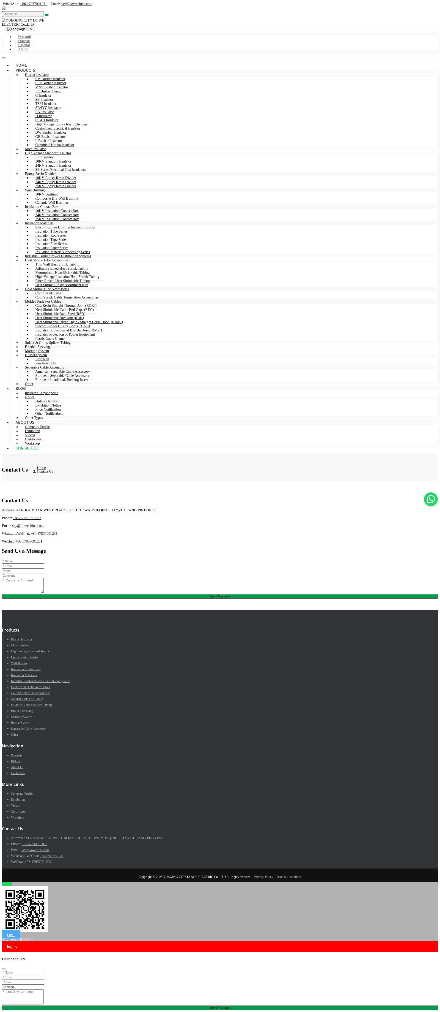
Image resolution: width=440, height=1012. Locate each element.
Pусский (24, 37)
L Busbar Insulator (48, 141)
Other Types (34, 418)
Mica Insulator (35, 149)
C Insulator (43, 95)
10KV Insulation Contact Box (57, 211)
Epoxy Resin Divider (40, 174)
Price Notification (48, 409)
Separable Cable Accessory (44, 367)
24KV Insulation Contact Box (57, 215)
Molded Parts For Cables (43, 301)
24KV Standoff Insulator (53, 165)
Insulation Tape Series (51, 239)
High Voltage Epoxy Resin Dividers (61, 124)
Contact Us (27, 447)
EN (29, 29)
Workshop (32, 443)
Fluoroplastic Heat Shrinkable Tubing (62, 272)
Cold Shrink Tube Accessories (47, 289)
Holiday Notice (46, 401)
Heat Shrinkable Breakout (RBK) (59, 318)
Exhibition (32, 431)
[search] (47, 15)
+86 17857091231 (33, 4)
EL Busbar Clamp (48, 91)
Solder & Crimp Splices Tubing (48, 343)
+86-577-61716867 (27, 518)
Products (25, 70)
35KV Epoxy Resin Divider (55, 186)
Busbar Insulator (37, 75)
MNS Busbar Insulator (51, 87)
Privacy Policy (263, 877)
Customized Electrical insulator (57, 128)
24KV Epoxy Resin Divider (55, 182)
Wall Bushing (35, 190)
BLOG (21, 388)
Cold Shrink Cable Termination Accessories (67, 297)
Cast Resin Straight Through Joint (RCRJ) (65, 305)
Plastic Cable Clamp (50, 338)
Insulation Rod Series (50, 235)
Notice (30, 397)
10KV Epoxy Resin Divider (55, 178)
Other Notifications (49, 413)
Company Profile (37, 427)
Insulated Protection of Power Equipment (65, 334)
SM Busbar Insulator (50, 79)
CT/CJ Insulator (46, 120)
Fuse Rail (42, 359)
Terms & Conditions (288, 877)
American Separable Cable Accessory (62, 371)
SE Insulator (44, 99)
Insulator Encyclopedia (41, 393)
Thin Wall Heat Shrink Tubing (57, 264)
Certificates (33, 439)
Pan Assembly (45, 363)
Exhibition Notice (48, 405)
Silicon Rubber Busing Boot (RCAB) (62, 326)
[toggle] (4, 58)
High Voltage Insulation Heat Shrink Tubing (67, 277)
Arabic (23, 49)
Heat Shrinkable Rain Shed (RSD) (60, 314)
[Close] (4, 969)
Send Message (220, 596)
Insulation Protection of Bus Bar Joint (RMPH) (69, 330)
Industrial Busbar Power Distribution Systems (58, 256)
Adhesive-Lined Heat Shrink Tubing (61, 268)
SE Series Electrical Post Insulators (60, 169)
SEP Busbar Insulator (50, 83)
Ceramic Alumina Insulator (54, 145)
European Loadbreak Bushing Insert (61, 380)
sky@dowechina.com (76, 4)
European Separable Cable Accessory (62, 375)
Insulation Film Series (51, 244)
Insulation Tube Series (51, 231)
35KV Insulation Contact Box (57, 219)
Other (29, 384)
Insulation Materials (39, 223)
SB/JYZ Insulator (48, 108)
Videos (30, 435)
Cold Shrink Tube (48, 293)
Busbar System (36, 355)
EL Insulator (44, 157)
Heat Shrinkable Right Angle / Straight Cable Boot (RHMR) (79, 322)
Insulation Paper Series (51, 248)
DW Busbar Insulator (50, 132)
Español (24, 45)
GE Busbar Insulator (50, 136)
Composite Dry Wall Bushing (56, 198)
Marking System (37, 351)
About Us (25, 422)
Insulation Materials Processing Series (62, 252)
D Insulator (43, 116)
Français (24, 41)
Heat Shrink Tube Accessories (47, 260)
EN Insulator (44, 112)
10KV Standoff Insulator (53, 161)
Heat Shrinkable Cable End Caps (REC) (64, 310)
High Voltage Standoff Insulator (48, 153)
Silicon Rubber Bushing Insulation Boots (65, 227)
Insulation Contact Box (41, 207)
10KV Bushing (46, 194)
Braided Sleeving (37, 347)
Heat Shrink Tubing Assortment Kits (61, 285)
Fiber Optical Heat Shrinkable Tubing (62, 281)
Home (21, 65)
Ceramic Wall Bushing (51, 202)
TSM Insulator (45, 104)
